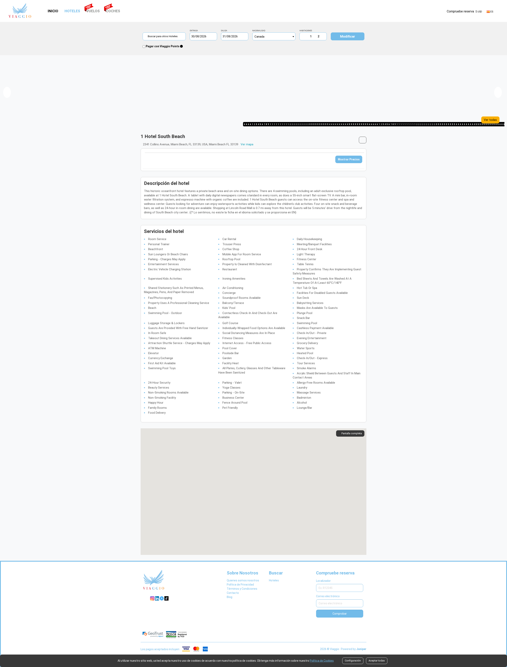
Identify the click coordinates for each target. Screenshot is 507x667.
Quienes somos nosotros (243, 580)
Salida (224, 31)
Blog (229, 597)
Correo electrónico (328, 596)
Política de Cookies (322, 660)
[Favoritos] (441, 11)
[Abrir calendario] (215, 36)
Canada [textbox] (259, 36)
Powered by (353, 649)
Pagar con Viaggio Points (162, 46)
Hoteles (73, 11)
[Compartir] (362, 140)
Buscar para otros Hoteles (163, 36)
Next (498, 92)
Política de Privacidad (240, 584)
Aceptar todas (377, 660)
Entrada (194, 31)
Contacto (233, 592)
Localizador (323, 580)
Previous (7, 92)
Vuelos (93, 11)
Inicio (53, 11)
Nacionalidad (258, 31)
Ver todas (490, 120)
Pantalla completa (351, 433)
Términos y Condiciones (242, 588)
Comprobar (340, 613)
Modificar (347, 36)
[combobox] (273, 36)
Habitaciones (305, 31)
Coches (113, 11)
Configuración (353, 660)
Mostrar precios (349, 159)
